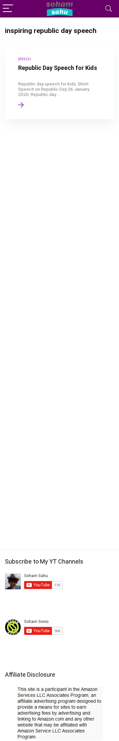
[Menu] (8, 8)
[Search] (109, 8)
